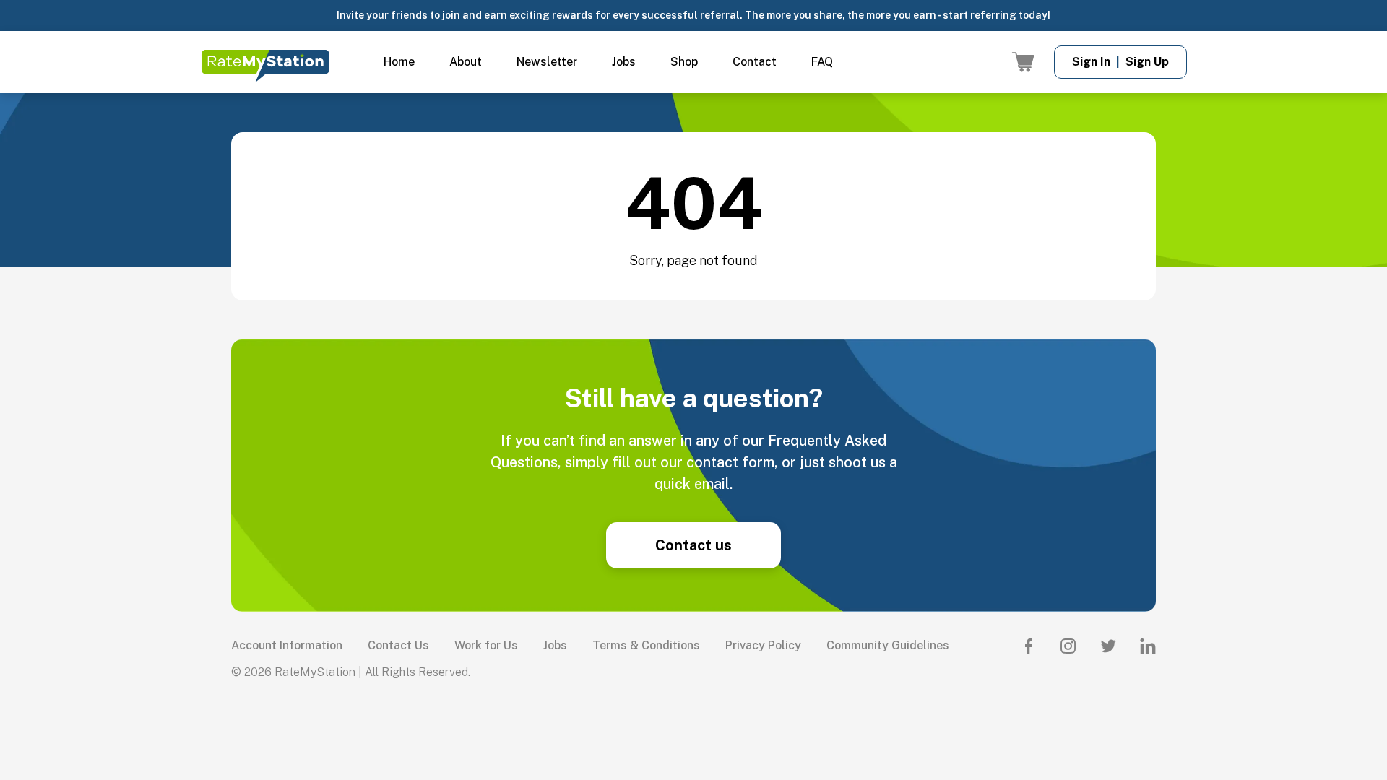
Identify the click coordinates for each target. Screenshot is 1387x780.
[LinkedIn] (1148, 646)
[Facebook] (1029, 646)
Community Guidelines (887, 645)
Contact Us (398, 645)
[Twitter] (1108, 646)
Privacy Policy (763, 645)
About (465, 62)
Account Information (286, 645)
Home (399, 62)
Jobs (624, 62)
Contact (755, 62)
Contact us (693, 545)
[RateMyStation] (265, 66)
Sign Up (1147, 62)
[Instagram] (1068, 646)
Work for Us (486, 645)
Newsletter (547, 62)
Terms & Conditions (646, 645)
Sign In (1091, 62)
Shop (684, 62)
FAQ (822, 62)
